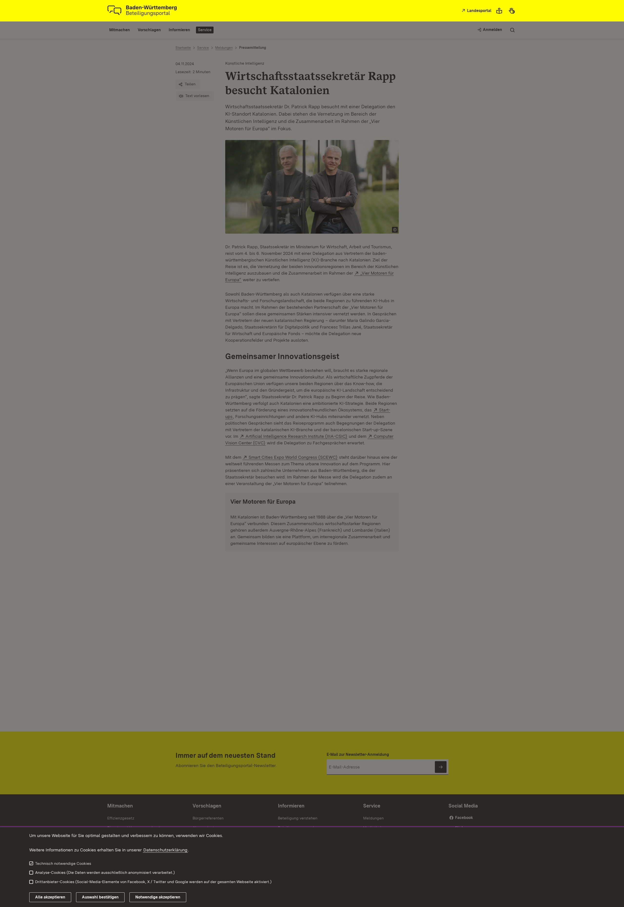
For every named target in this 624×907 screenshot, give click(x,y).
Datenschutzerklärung (165, 849)
